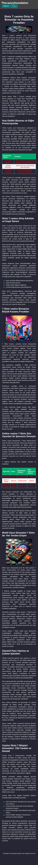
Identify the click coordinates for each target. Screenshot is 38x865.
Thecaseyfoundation (14, 2)
